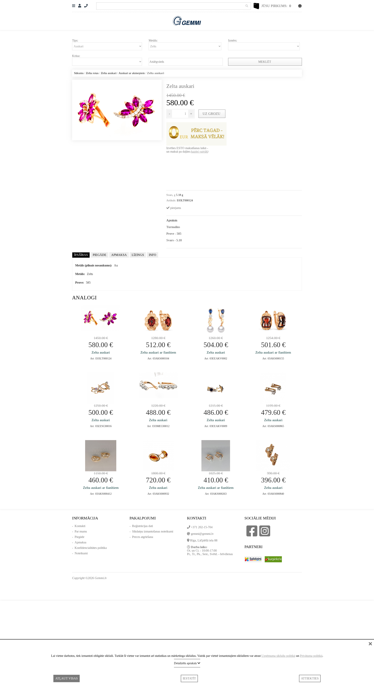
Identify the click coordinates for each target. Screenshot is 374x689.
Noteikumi (81, 553)
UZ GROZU (212, 114)
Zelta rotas (92, 73)
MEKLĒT (265, 61)
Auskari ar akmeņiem (132, 73)
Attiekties (310, 678)
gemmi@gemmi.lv (202, 533)
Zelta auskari (108, 73)
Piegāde (79, 537)
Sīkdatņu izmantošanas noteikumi (152, 531)
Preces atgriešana (142, 537)
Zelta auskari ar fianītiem (158, 352)
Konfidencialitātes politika (91, 547)
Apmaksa (80, 542)
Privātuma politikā (311, 655)
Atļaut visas (66, 678)
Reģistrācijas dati (142, 526)
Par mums (81, 531)
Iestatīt (189, 678)
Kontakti (80, 526)
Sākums (79, 73)
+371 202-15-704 (202, 527)
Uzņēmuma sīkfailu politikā (278, 655)
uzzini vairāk (199, 151)
